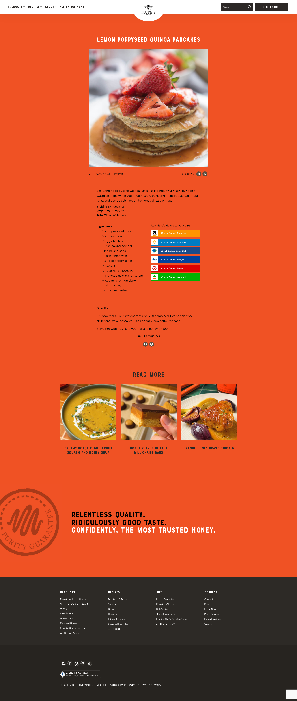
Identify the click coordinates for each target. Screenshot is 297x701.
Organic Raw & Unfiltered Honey (74, 606)
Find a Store (271, 7)
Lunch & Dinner (116, 619)
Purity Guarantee (165, 599)
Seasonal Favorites (118, 624)
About (49, 6)
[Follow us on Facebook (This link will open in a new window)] (145, 344)
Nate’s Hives (162, 609)
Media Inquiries (212, 619)
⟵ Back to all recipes (106, 174)
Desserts (112, 614)
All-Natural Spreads (70, 633)
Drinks (111, 609)
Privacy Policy (85, 685)
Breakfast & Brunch (118, 599)
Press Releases (212, 614)
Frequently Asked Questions (171, 619)
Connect (210, 592)
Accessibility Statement (122, 685)
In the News (210, 609)
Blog (206, 604)
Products (15, 6)
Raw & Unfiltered (165, 604)
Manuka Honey (68, 613)
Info (159, 592)
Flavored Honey (68, 623)
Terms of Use (67, 685)
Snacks (112, 604)
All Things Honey (73, 6)
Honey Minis (66, 618)
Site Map (101, 685)
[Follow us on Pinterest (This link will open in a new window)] (151, 344)
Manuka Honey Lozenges (73, 628)
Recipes (34, 6)
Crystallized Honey (166, 614)
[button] (24, 7)
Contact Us (210, 599)
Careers (208, 624)
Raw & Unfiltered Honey (73, 599)
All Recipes (114, 629)
